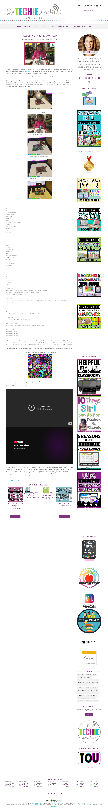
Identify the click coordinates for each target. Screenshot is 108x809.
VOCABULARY (81, 700)
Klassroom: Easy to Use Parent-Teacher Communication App (63, 505)
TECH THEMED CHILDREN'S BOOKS (86, 698)
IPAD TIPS (90, 685)
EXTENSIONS (81, 682)
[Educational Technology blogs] (89, 173)
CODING (89, 677)
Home (19, 26)
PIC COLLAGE (93, 687)
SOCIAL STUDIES (95, 693)
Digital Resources (78, 26)
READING (90, 690)
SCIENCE (96, 690)
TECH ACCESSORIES (92, 695)
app (78, 674)
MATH (87, 687)
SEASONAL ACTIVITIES (83, 693)
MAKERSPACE (81, 687)
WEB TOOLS (89, 700)
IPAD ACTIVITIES (82, 685)
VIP (90, 26)
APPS (43, 39)
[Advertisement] (89, 343)
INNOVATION (95, 682)
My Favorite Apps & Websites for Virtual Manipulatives (15, 505)
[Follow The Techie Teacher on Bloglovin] (89, 561)
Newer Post (15, 517)
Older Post (64, 517)
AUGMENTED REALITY (52, 39)
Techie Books (62, 26)
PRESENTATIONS (82, 690)
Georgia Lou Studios (57, 803)
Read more (54, 806)
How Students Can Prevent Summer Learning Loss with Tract (48, 495)
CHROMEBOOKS (82, 677)
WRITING (96, 700)
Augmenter (26, 71)
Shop (36, 26)
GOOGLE (88, 682)
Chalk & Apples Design (79, 803)
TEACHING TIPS (81, 695)
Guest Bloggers (48, 26)
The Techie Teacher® (37, 803)
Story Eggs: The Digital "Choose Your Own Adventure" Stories (31, 494)
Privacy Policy (89, 767)
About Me (27, 26)
